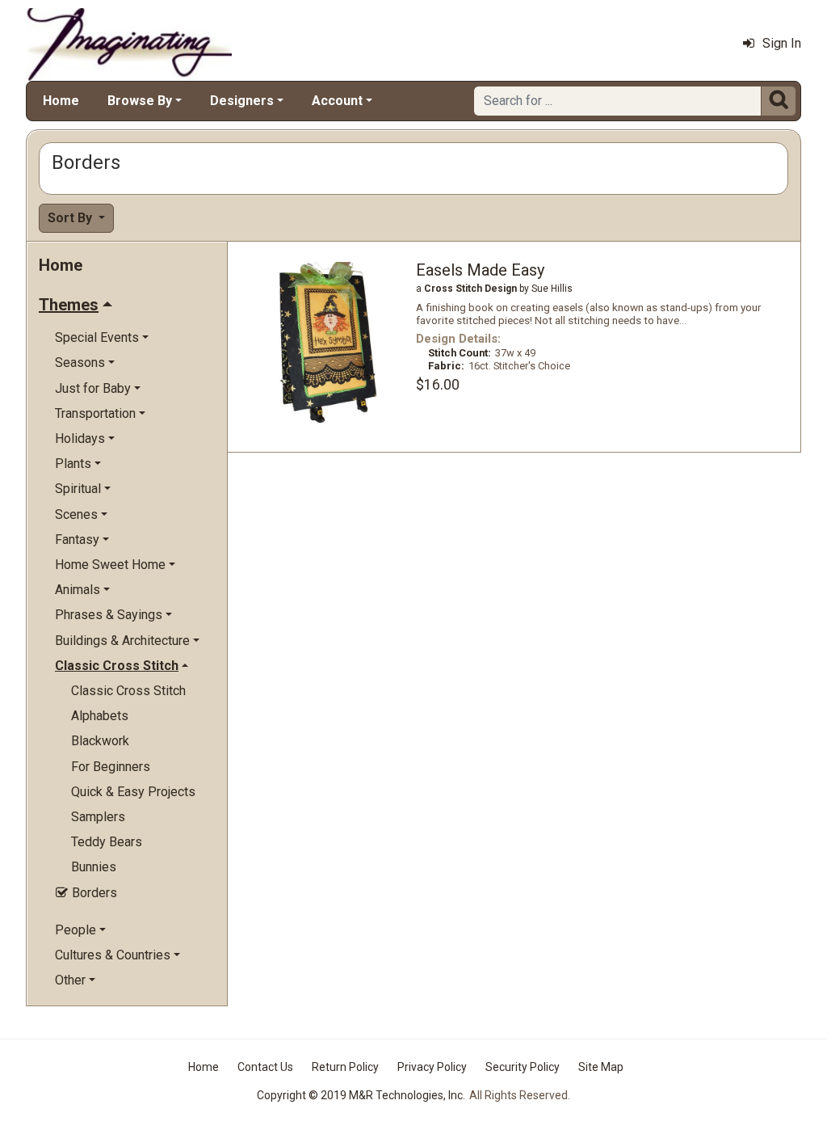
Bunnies (93, 867)
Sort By (71, 218)
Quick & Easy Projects (133, 791)
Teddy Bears (106, 841)
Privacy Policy (432, 1066)
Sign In (781, 43)
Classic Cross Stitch (128, 690)
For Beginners (110, 766)
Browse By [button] (139, 100)
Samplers (98, 816)
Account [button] (337, 100)
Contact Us (265, 1066)
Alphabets (99, 715)
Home (61, 100)
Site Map (600, 1066)
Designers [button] (242, 100)
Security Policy (522, 1066)
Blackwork (100, 740)
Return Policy (345, 1066)
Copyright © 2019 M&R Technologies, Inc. (361, 1095)
